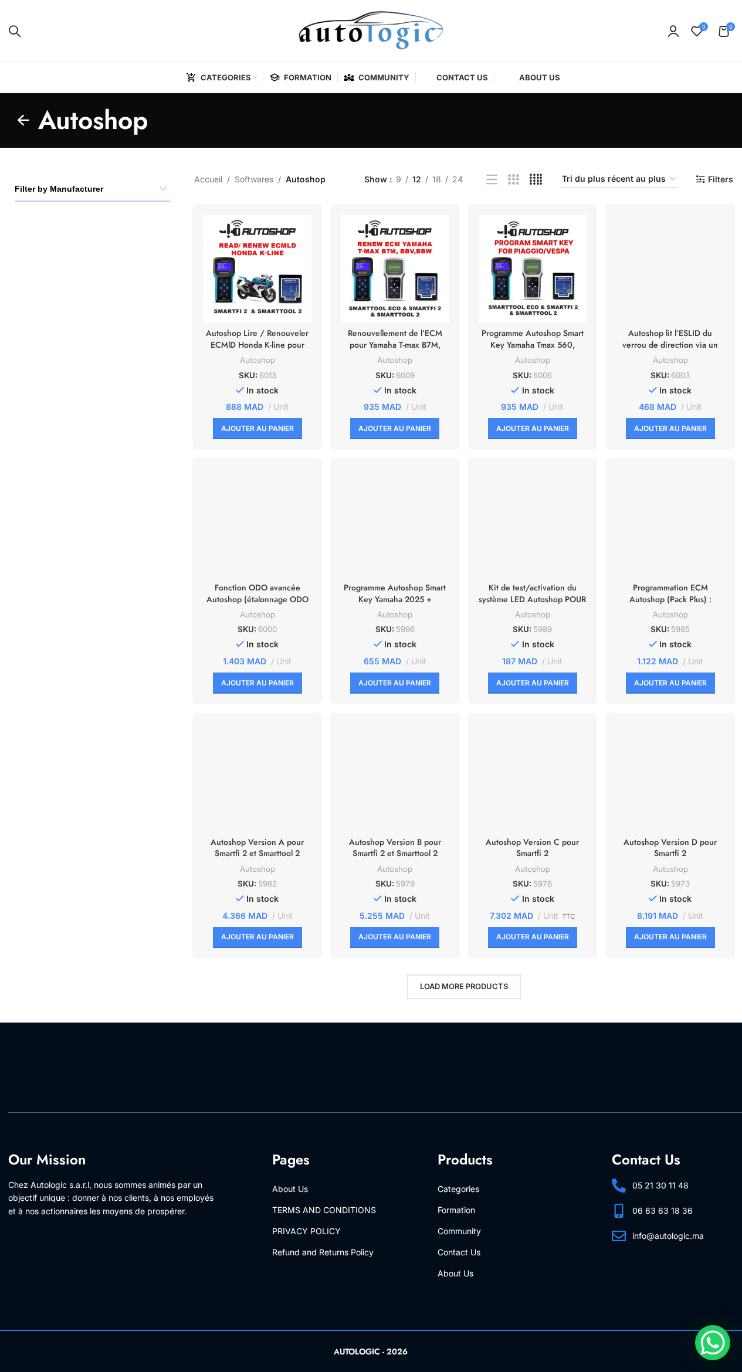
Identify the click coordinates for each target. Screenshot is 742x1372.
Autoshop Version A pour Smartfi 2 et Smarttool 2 (257, 848)
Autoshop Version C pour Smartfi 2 (532, 848)
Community (459, 1231)
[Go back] (23, 120)
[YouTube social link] (663, 1280)
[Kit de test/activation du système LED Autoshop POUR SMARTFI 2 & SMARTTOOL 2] (533, 522)
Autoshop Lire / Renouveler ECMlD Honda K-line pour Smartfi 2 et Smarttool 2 (257, 344)
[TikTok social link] (705, 1280)
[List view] (491, 179)
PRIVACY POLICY (306, 1231)
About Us (290, 1189)
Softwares (254, 179)
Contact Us (459, 1252)
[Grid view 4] (535, 179)
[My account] (673, 31)
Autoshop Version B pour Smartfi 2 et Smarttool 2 (395, 848)
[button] (257, 428)
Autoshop (257, 360)
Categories (458, 1189)
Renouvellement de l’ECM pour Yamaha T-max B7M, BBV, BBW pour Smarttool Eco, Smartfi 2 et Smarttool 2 (395, 350)
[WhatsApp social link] (684, 1280)
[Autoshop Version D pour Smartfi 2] (670, 777)
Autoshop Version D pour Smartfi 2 (670, 848)
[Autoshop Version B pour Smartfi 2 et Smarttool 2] (395, 777)
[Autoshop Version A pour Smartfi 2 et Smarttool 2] (257, 777)
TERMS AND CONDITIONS (324, 1210)
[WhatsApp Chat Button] (712, 1342)
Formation (456, 1210)
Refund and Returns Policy (323, 1252)
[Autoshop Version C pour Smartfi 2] (533, 777)
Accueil (208, 179)
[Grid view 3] (513, 179)
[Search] (14, 31)
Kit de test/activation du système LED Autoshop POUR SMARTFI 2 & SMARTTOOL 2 (532, 599)
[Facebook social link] (620, 1280)
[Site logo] (371, 30)
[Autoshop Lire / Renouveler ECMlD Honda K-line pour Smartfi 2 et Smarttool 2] (257, 269)
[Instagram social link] (641, 1280)
